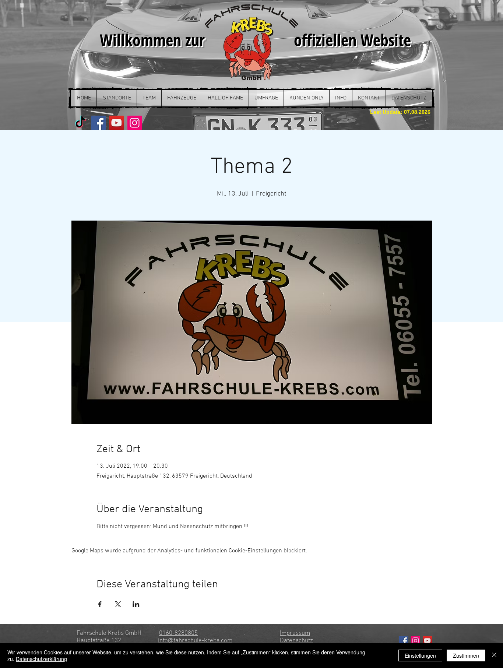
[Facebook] (98, 123)
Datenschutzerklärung (41, 658)
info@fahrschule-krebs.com (195, 640)
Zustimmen (466, 655)
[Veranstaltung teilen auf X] (118, 604)
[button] (116, 98)
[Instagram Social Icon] (415, 640)
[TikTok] (80, 123)
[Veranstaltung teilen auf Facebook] (99, 604)
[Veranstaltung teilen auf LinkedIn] (136, 604)
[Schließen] (494, 655)
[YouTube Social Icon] (427, 640)
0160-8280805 (178, 633)
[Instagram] (134, 123)
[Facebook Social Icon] (403, 640)
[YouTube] (116, 123)
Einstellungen (420, 655)
